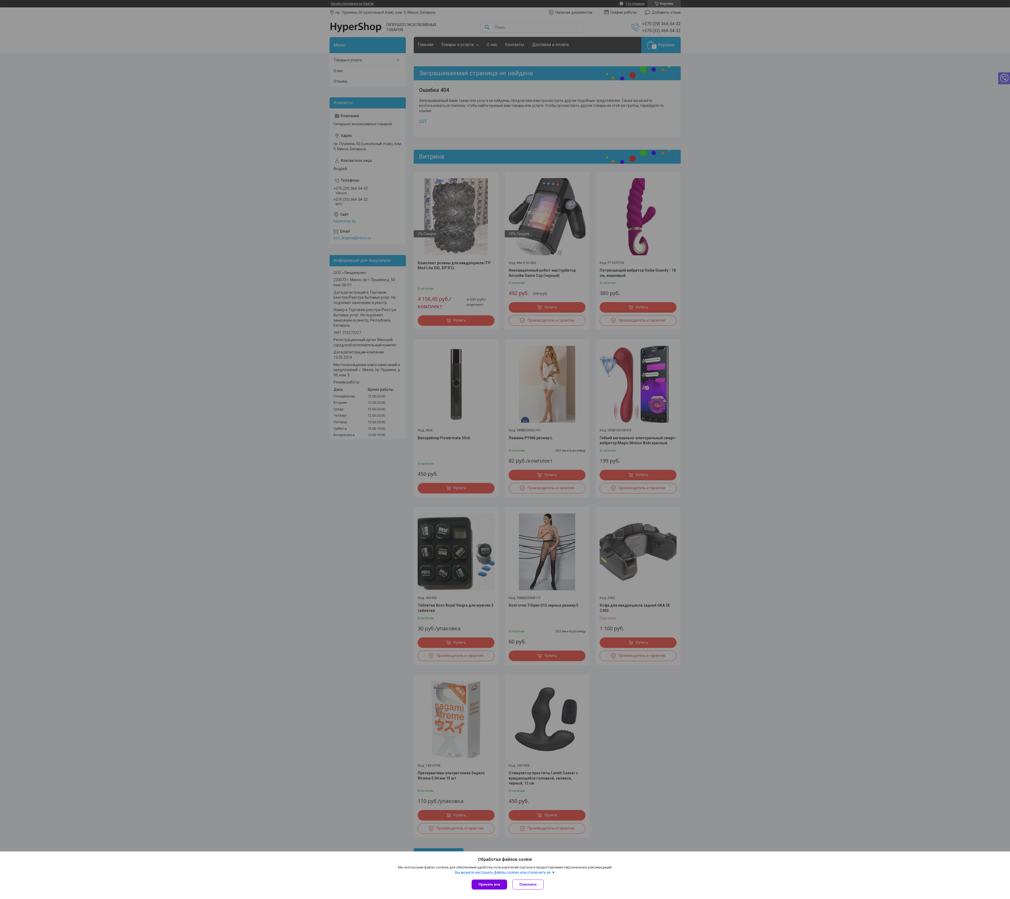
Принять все (489, 884)
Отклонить (528, 884)
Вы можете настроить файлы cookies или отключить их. (503, 872)
